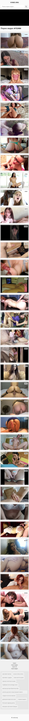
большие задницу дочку (8, 703)
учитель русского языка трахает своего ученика (12, 692)
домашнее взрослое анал (9, 699)
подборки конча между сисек (9, 685)
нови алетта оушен (19, 678)
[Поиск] (26, 6)
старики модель (22, 699)
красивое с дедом (7, 678)
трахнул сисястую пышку (8, 681)
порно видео (14, 665)
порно (14, 663)
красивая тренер (6, 674)
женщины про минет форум (9, 706)
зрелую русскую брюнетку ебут (10, 688)
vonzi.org (14, 2)
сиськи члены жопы (18, 674)
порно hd (14, 667)
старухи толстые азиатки (8, 696)
